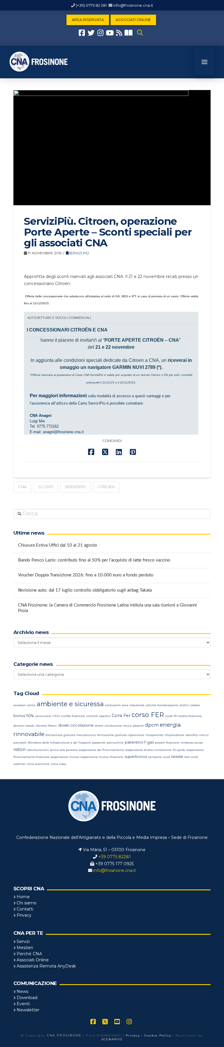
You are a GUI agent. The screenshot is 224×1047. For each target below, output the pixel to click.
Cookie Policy (157, 1035)
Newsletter (28, 1010)
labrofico (192, 735)
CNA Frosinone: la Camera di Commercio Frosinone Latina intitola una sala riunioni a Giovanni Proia (107, 608)
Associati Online (33, 960)
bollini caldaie (190, 705)
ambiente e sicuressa (70, 704)
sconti (45, 486)
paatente (99, 742)
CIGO (56, 716)
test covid (191, 757)
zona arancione (38, 764)
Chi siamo (26, 903)
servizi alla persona (64, 750)
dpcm (152, 725)
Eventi (23, 1003)
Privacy (24, 915)
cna (22, 486)
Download (27, 997)
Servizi (23, 941)
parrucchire (115, 742)
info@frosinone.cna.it (133, 5)
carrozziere (43, 716)
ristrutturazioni (38, 750)
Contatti (25, 909)
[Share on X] (105, 452)
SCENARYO (112, 1039)
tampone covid (159, 757)
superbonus (136, 756)
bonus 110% (23, 715)
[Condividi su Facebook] (91, 452)
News (22, 991)
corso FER (148, 715)
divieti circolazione (76, 725)
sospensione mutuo (65, 757)
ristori (19, 749)
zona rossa (58, 764)
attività (151, 705)
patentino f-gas (139, 742)
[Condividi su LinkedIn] (118, 452)
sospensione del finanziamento (101, 750)
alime (31, 705)
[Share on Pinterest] (132, 452)
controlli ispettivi (98, 716)
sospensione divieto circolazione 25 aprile (155, 750)
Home (23, 896)
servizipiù (75, 486)
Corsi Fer (121, 715)
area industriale (133, 705)
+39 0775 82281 (114, 856)
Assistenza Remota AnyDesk (46, 966)
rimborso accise (192, 742)
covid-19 (170, 716)
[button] (140, 32)
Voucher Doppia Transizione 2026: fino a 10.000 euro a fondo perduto (85, 575)
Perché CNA (29, 953)
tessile (177, 756)
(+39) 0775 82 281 (91, 5)
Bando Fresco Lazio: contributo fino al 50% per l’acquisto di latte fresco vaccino (94, 560)
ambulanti (113, 705)
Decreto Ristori (46, 726)
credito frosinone (190, 716)
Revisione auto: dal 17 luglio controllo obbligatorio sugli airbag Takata (85, 590)
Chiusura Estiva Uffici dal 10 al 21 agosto (57, 545)
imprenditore (174, 735)
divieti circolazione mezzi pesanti (119, 726)
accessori (19, 705)
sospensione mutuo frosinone (101, 757)
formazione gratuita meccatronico (71, 735)
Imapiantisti (155, 735)
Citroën (106, 486)
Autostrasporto (167, 705)
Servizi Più (79, 253)
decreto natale (23, 726)
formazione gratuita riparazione (121, 735)
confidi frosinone (73, 716)
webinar (19, 764)
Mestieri (25, 947)
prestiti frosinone (167, 742)
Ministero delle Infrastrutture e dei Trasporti (59, 742)
